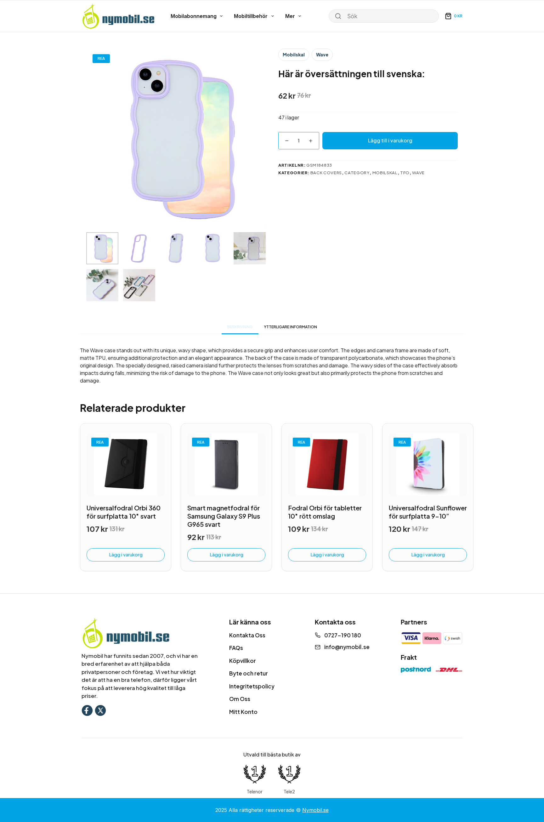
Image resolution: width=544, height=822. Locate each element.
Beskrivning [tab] (240, 327)
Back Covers (326, 172)
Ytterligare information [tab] (290, 327)
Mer (290, 16)
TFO (405, 172)
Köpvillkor (242, 660)
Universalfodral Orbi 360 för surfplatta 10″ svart (124, 512)
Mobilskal (294, 54)
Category (357, 172)
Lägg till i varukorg (390, 140)
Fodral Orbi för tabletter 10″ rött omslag (325, 512)
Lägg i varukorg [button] (126, 554)
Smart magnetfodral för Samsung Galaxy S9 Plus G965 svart (223, 516)
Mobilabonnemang (194, 16)
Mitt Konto (243, 711)
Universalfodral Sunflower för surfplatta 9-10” (428, 512)
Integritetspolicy (252, 686)
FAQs (236, 647)
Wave (322, 54)
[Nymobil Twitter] (100, 709)
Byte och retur (248, 673)
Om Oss (239, 698)
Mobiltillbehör (251, 16)
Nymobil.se (315, 810)
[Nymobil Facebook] (87, 709)
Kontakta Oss (247, 635)
